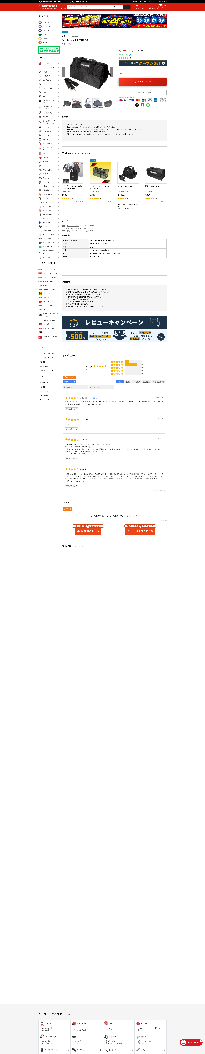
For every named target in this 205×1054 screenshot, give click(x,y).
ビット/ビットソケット (49, 80)
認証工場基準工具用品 (49, 252)
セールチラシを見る (140, 529)
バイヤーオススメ (48, 26)
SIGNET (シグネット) (49, 277)
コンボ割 (65, 32)
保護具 (45, 226)
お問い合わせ (152, 1)
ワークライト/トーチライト (49, 148)
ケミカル (45, 218)
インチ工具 (46, 96)
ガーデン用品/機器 (48, 235)
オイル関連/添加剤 (48, 210)
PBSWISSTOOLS (48, 281)
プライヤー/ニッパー (49, 88)
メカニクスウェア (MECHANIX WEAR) (51, 315)
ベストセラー (46, 30)
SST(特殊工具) (47, 113)
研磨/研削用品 (47, 170)
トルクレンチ (46, 92)
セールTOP (46, 22)
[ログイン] (144, 7)
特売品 (45, 42)
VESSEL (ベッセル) (49, 320)
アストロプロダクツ (49, 269)
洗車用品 (45, 198)
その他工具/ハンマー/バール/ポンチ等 (49, 122)
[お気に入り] (152, 7)
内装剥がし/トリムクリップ (49, 101)
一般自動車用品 (47, 194)
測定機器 (45, 117)
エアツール (46, 135)
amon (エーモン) (48, 328)
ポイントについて (130, 55)
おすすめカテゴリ (48, 247)
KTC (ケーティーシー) (50, 273)
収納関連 (45, 158)
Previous (63, 72)
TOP (63, 226)
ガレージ (45, 166)
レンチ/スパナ (47, 76)
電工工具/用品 (47, 143)
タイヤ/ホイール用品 (49, 202)
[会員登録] (136, 7)
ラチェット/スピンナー (49, 68)
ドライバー (46, 84)
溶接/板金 (46, 178)
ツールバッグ (75, 231)
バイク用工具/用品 (48, 182)
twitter (137, 105)
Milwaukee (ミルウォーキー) (51, 337)
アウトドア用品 (47, 231)
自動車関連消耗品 (48, 190)
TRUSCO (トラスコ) (49, 305)
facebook (142, 105)
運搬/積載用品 (47, 222)
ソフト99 (45, 332)
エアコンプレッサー (48, 127)
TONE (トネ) (47, 297)
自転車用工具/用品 (48, 186)
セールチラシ (46, 34)
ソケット (45, 72)
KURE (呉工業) (47, 324)
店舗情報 (134, 1)
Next (111, 72)
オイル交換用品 (47, 206)
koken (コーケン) (48, 293)
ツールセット (46, 64)
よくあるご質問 (162, 1)
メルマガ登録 (142, 1)
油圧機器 (45, 162)
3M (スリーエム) (48, 301)
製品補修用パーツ (48, 257)
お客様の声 (46, 38)
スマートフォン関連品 (49, 243)
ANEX (45, 285)
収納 (44, 154)
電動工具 (45, 139)
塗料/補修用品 (47, 214)
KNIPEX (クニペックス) (50, 289)
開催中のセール (88, 529)
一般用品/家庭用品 (48, 239)
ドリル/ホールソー (48, 174)
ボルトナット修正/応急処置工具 (49, 108)
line (148, 105)
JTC (44, 310)
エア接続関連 (47, 131)
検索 (127, 7)
